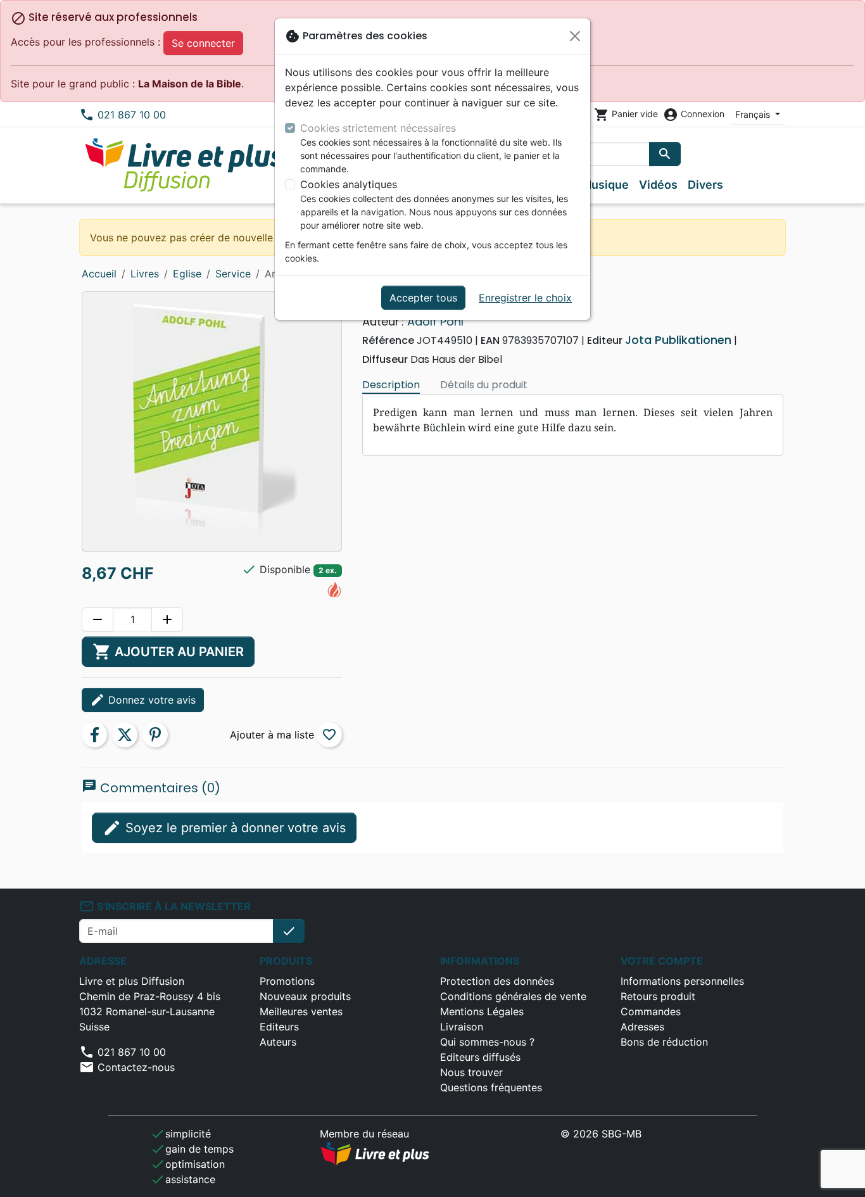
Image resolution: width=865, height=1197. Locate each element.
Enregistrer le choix (525, 297)
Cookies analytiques (348, 184)
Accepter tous (423, 297)
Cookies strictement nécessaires (378, 128)
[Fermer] (575, 36)
